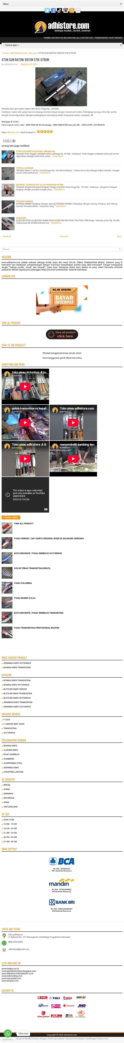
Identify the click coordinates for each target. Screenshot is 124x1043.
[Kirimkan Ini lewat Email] (4, 140)
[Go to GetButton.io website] (8, 1040)
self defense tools (18, 53)
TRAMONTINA (10, 728)
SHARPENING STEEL (13, 763)
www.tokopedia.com (11, 978)
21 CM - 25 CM (10, 833)
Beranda (64, 236)
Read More (58, 156)
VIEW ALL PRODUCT (24, 523)
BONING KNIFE (10, 745)
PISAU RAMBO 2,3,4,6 (24, 598)
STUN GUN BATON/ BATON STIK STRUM (25, 59)
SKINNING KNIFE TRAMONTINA (18, 702)
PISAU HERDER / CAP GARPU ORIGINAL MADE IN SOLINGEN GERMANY (49, 538)
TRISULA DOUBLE (24, 168)
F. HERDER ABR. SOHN (14, 724)
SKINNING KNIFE (11, 767)
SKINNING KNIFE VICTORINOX (17, 663)
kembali (7, 236)
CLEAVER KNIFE (11, 750)
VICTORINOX (9, 732)
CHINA (7, 789)
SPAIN (6, 802)
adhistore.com (13, 132)
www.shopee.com (10, 981)
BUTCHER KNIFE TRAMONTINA (18, 693)
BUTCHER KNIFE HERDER (15, 689)
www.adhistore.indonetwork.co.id (17, 973)
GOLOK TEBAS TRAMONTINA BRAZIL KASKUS (91, 262)
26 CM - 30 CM (10, 837)
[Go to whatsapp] (8, 1033)
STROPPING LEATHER (13, 772)
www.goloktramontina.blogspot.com (19, 971)
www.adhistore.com (11, 262)
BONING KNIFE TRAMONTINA (17, 667)
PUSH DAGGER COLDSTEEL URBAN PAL (35, 151)
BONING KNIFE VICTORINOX (16, 685)
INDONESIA (9, 798)
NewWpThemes (32, 1039)
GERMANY (8, 793)
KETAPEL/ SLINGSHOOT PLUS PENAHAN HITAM (39, 184)
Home (5, 53)
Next (119, 236)
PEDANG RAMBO (24, 201)
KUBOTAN (21, 218)
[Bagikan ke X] (10, 140)
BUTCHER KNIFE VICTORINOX (17, 698)
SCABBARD (9, 759)
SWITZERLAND (11, 806)
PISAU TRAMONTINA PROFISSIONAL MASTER (36, 628)
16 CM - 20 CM (10, 828)
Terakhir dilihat (11, 517)
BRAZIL (7, 785)
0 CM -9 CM (9, 819)
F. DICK (7, 719)
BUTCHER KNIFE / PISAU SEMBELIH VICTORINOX (38, 553)
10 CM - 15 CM (10, 824)
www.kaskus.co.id (10, 968)
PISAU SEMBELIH (12, 754)
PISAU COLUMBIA (23, 583)
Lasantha (60, 1039)
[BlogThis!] (7, 140)
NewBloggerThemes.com (97, 1039)
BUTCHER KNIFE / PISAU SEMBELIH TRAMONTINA (38, 613)
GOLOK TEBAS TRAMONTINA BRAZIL (32, 568)
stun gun (33, 53)
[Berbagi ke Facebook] (14, 140)
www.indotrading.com (12, 976)
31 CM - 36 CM (10, 841)
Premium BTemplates (75, 1039)
